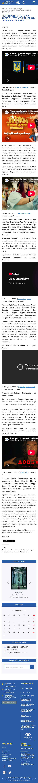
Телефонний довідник (9, 702)
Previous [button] (8, 582)
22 (28, 628)
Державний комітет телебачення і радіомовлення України (27, 763)
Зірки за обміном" (22, 87)
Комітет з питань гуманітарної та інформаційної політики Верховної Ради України (27, 753)
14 (24, 625)
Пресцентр (12, 9)
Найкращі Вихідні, (27, 550)
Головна (4, 9)
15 (28, 625)
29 (28, 632)
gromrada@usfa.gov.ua (27, 721)
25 (9, 632)
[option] (19, 584)
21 (24, 628)
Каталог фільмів (19, 561)
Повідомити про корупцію (9, 758)
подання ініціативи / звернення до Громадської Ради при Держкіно (28, 727)
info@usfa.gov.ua (26, 700)
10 (4, 625)
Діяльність (4, 753)
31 (4, 635)
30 (33, 632)
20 (19, 628)
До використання (19, 642)
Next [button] (30, 582)
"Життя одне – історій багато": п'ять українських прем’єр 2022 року (17, 11)
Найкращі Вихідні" (24, 213)
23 (33, 628)
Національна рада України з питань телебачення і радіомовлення (28, 759)
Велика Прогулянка (24, 299)
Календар (19, 605)
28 (24, 632)
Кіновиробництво (6, 754)
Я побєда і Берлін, (14, 550)
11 (9, 625)
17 (4, 628)
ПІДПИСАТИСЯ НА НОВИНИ (19, 660)
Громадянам (12, 650)
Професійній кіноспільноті (17, 647)
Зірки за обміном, (8, 552)
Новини (19, 9)
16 (33, 625)
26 (14, 632)
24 (4, 632)
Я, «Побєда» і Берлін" (26, 387)
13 (19, 625)
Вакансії (4, 749)
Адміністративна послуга (17, 653)
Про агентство (5, 751)
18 (9, 628)
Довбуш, (5, 550)
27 (19, 632)
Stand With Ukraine (7, 760)
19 (14, 628)
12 (14, 625)
